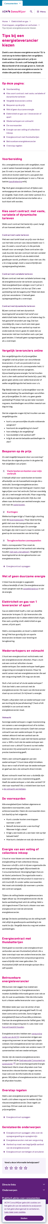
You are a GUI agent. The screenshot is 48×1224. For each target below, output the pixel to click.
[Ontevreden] (11, 1168)
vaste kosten (19, 504)
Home (5, 21)
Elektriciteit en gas (19, 21)
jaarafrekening (15, 181)
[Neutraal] (16, 1168)
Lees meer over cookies (14, 1212)
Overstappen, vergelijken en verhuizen (19, 25)
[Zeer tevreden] (25, 1168)
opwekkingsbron (30, 588)
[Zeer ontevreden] (6, 1168)
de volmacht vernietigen (15, 789)
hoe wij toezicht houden (13, 1027)
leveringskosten (16, 519)
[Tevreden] (21, 1168)
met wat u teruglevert (19, 551)
